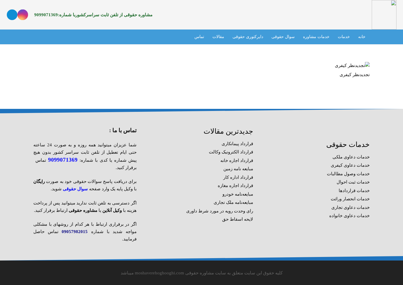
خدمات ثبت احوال (353, 182)
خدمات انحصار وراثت (350, 198)
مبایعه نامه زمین (238, 168)
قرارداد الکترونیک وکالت (231, 152)
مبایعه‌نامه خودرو (237, 194)
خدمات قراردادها (354, 190)
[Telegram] (12, 14)
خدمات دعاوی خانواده (349, 215)
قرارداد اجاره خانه (236, 160)
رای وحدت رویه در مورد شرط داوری (219, 211)
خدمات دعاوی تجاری (350, 207)
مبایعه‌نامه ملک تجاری (233, 202)
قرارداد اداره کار (238, 177)
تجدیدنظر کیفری (355, 74)
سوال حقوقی (75, 188)
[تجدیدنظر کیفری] (352, 65)
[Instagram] (22, 14)
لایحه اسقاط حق (237, 219)
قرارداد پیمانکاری (237, 143)
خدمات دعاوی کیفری (350, 165)
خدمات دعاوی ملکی (351, 157)
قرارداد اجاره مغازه (235, 185)
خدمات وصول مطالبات (348, 173)
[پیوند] (384, 15)
